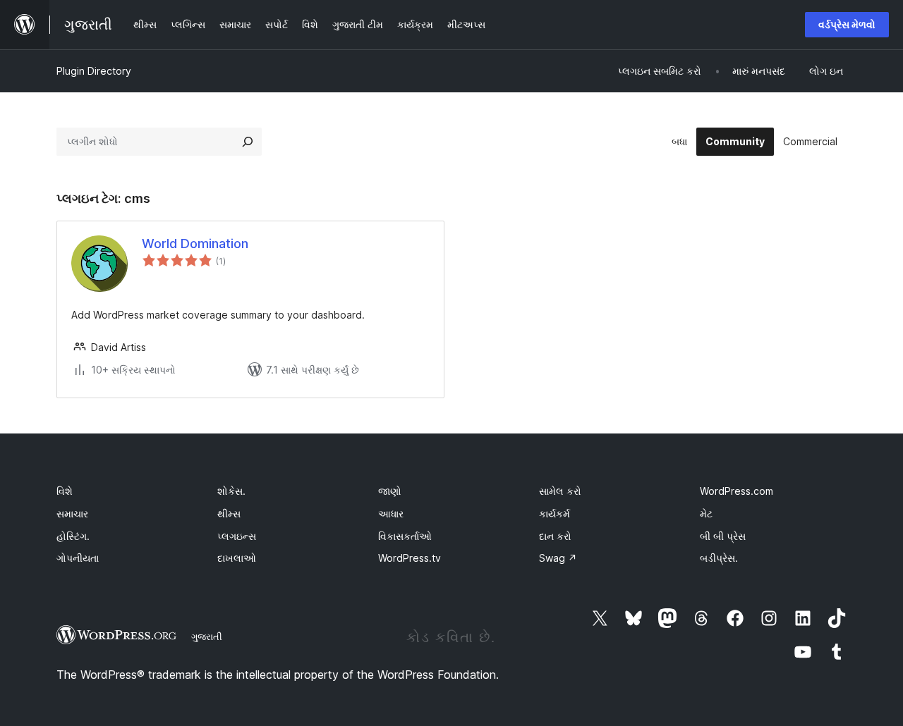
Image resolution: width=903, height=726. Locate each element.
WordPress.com (736, 491)
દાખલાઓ (236, 558)
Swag (558, 558)
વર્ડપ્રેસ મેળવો (846, 24)
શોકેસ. (231, 491)
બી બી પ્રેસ (723, 536)
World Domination (195, 243)
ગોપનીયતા (77, 558)
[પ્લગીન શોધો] (248, 142)
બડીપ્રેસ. (719, 558)
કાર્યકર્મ (554, 513)
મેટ (706, 513)
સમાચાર (72, 513)
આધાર (391, 513)
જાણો (389, 491)
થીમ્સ (229, 513)
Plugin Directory (93, 71)
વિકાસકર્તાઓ (405, 536)
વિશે (64, 491)
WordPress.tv (409, 558)
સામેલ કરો (560, 491)
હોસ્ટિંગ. (73, 536)
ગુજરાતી (206, 636)
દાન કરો (555, 536)
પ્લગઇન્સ (236, 536)
